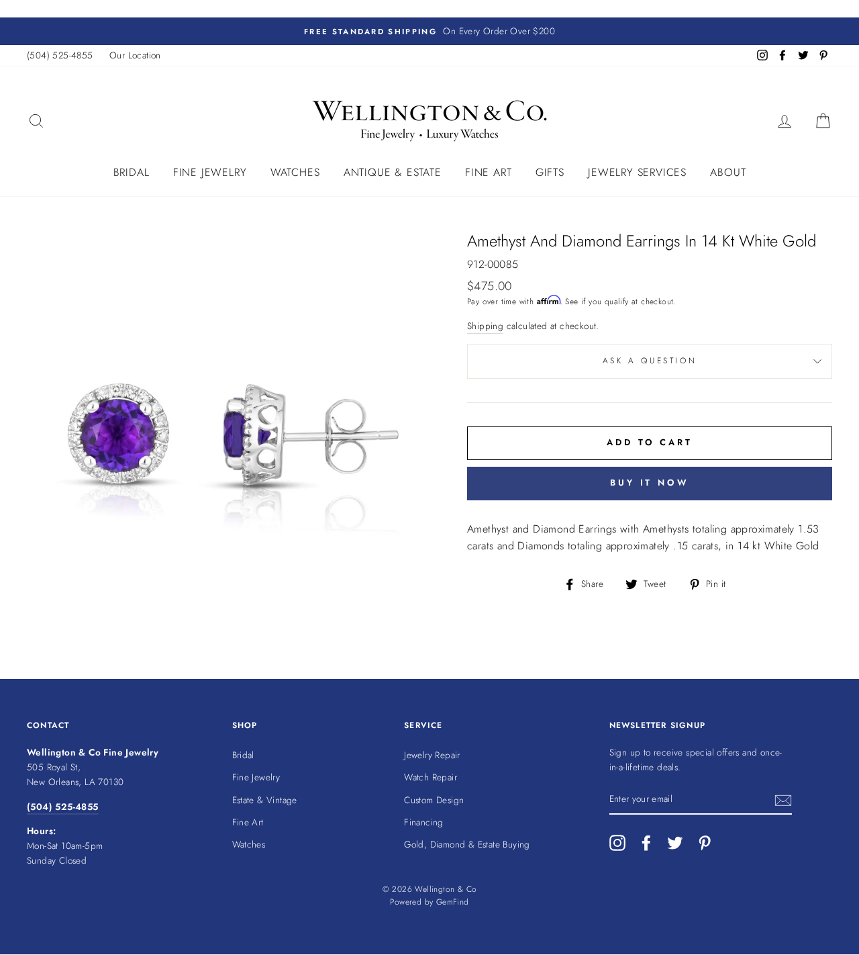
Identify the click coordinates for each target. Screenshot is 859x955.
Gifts (550, 172)
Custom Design (434, 800)
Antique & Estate (393, 172)
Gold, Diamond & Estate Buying (467, 844)
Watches (295, 172)
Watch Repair (430, 777)
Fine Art (488, 172)
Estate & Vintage (264, 800)
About (728, 172)
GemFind (452, 902)
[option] (429, 31)
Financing (424, 822)
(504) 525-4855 (60, 55)
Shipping (485, 325)
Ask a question (650, 361)
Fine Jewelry (210, 172)
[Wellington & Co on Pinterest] (705, 843)
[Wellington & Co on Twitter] (675, 843)
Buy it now (649, 482)
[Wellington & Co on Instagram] (617, 843)
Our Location (135, 55)
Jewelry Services (637, 172)
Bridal (131, 172)
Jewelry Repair (432, 755)
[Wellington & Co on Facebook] (646, 843)
